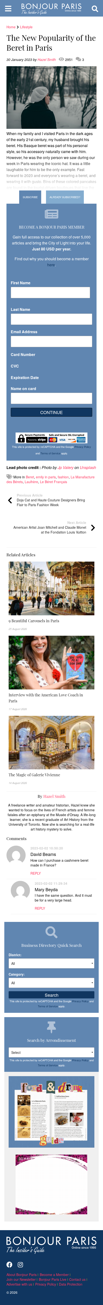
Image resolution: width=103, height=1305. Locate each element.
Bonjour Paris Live (52, 1279)
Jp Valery (66, 467)
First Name (20, 282)
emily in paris (46, 477)
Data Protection (70, 1284)
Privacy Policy (82, 447)
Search (51, 995)
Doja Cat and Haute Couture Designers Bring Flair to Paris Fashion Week (51, 500)
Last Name (20, 309)
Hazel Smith (47, 59)
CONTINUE (51, 412)
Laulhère (31, 481)
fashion (63, 477)
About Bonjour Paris (21, 1274)
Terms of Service (50, 453)
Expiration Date (25, 377)
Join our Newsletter (21, 1279)
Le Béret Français (53, 481)
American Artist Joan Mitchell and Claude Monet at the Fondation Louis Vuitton (49, 527)
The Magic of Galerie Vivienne (34, 774)
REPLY (35, 873)
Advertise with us (19, 1284)
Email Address (24, 331)
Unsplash (88, 467)
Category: (17, 974)
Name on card (23, 388)
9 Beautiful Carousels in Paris (34, 620)
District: (15, 954)
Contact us (77, 1279)
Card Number (23, 354)
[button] (51, 620)
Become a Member (54, 1274)
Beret (30, 477)
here (51, 264)
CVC (15, 366)
